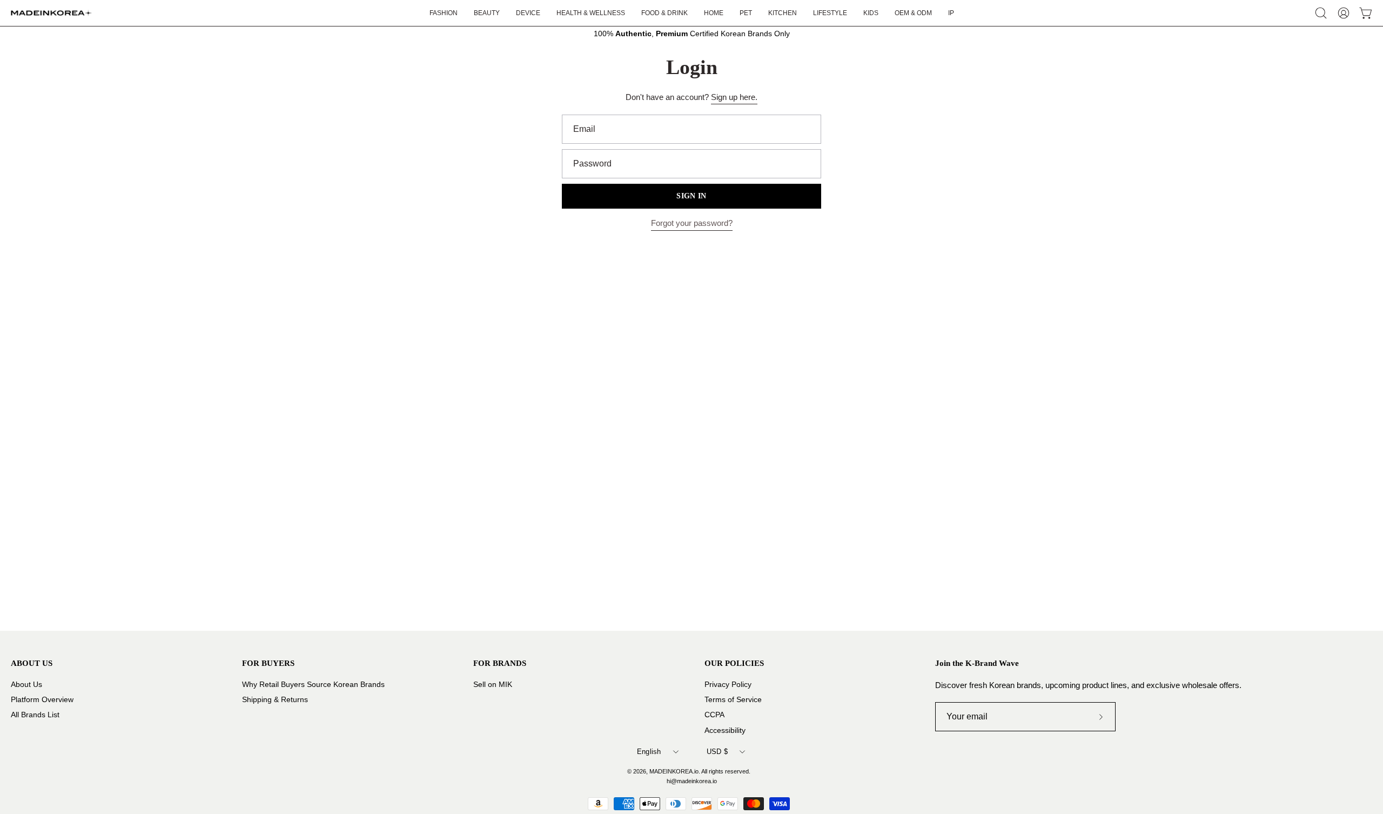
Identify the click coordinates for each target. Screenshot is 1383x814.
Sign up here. (734, 97)
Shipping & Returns (275, 700)
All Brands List (35, 715)
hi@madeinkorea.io (692, 781)
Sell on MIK (492, 684)
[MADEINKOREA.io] (51, 13)
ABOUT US (31, 663)
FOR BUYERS (268, 663)
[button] (830, 13)
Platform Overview (42, 700)
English (649, 752)
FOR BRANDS (499, 663)
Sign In (691, 196)
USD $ (717, 752)
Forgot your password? (692, 223)
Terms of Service (733, 700)
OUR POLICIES (734, 663)
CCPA (714, 715)
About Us (26, 684)
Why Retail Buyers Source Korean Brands (313, 684)
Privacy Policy (727, 684)
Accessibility (725, 730)
